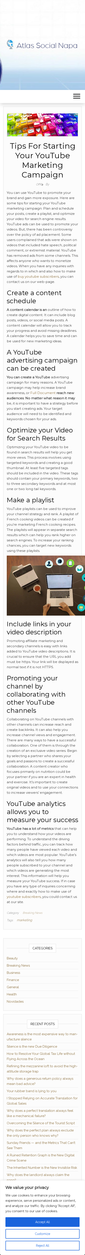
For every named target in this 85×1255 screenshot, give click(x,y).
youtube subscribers (24, 897)
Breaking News (32, 912)
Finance (13, 980)
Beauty (12, 958)
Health (12, 994)
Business (13, 973)
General (13, 987)
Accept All (42, 1222)
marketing (24, 920)
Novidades (15, 1002)
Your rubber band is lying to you (31, 1091)
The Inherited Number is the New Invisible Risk (42, 1168)
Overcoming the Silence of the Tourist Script (41, 1123)
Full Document (43, 393)
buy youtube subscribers (38, 276)
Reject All (42, 1245)
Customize (42, 1234)
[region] (42, 1217)
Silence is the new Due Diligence (32, 1046)
